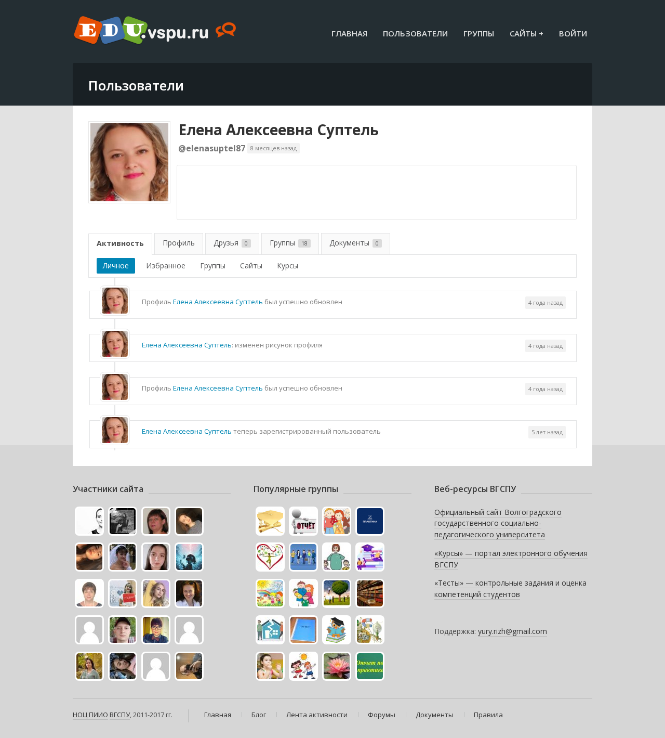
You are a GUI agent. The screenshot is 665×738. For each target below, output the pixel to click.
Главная (349, 33)
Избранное (165, 265)
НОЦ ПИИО (90, 714)
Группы (478, 33)
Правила (488, 714)
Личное (116, 265)
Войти (573, 33)
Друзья (231, 243)
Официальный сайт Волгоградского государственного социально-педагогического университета (498, 523)
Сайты (251, 265)
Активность (120, 243)
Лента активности (317, 714)
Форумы (381, 714)
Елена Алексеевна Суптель (278, 129)
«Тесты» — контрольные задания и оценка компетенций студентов (510, 588)
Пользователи (415, 33)
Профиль (179, 243)
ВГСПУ (120, 714)
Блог (258, 714)
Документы (354, 243)
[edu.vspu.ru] (156, 31)
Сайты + (526, 33)
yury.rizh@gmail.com (512, 631)
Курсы (287, 265)
